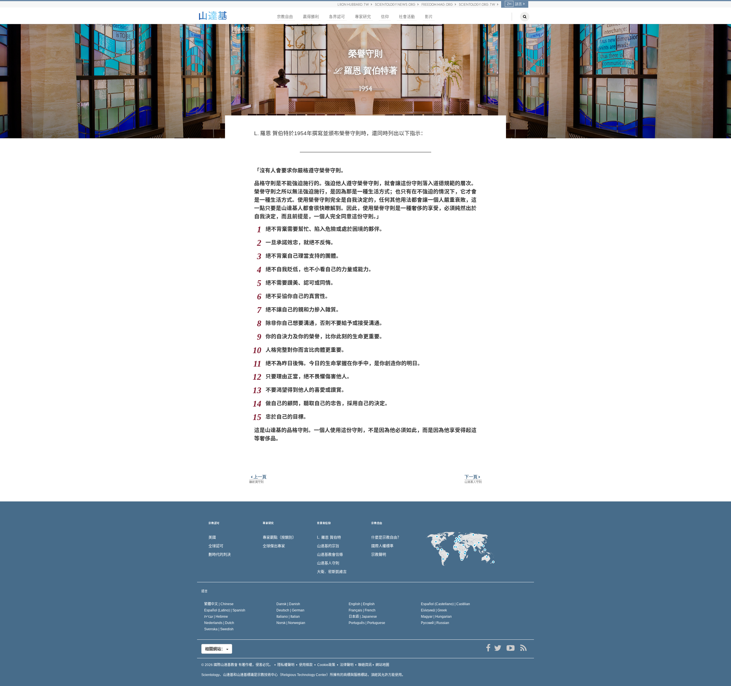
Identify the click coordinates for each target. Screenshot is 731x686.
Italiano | (288, 617)
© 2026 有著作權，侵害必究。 (237, 665)
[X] (498, 648)
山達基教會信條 (330, 554)
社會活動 (407, 17)
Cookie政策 (326, 665)
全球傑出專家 (274, 546)
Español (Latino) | (224, 610)
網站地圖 (382, 665)
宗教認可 (214, 523)
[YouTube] (510, 648)
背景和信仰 (243, 29)
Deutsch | (290, 610)
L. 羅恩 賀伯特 (329, 537)
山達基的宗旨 (328, 546)
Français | (362, 610)
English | (362, 604)
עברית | (216, 617)
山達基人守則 (328, 563)
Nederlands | (219, 623)
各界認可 (337, 17)
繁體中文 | (219, 604)
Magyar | (436, 617)
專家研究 (363, 17)
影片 (429, 17)
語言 (204, 591)
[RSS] (523, 648)
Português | (367, 623)
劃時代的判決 (219, 554)
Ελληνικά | (434, 610)
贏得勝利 (311, 17)
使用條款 (306, 665)
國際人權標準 (382, 546)
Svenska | (219, 629)
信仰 (385, 17)
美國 (212, 537)
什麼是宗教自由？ (386, 537)
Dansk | (288, 604)
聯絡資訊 (365, 665)
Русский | (435, 623)
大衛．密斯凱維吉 (332, 571)
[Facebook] (488, 648)
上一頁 (257, 476)
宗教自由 (285, 17)
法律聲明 (347, 665)
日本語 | (363, 617)
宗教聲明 (378, 554)
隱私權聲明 (285, 665)
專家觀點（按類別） (279, 537)
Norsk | (290, 623)
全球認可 (215, 546)
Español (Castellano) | (445, 604)
